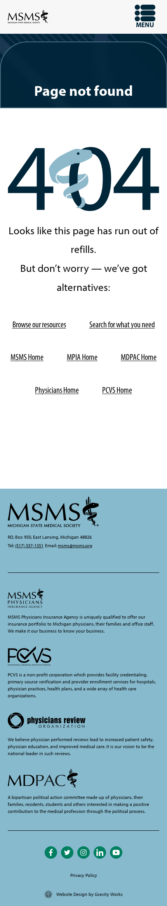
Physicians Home (57, 390)
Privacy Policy (83, 875)
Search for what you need (122, 324)
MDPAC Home (139, 357)
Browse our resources (39, 324)
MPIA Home (82, 357)
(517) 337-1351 (29, 545)
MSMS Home (26, 357)
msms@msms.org (75, 545)
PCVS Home (117, 390)
